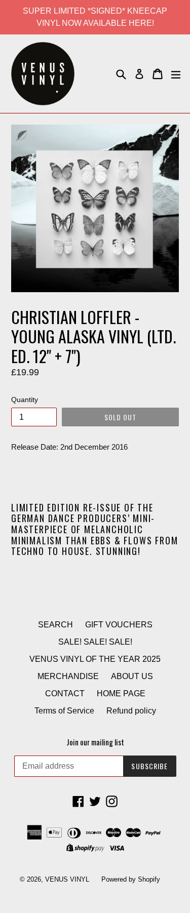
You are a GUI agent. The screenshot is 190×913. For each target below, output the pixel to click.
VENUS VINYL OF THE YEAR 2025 (95, 659)
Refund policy (131, 710)
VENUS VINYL (67, 879)
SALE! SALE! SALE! (95, 642)
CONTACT (65, 693)
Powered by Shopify (130, 879)
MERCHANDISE (68, 676)
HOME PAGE (121, 693)
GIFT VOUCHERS (119, 624)
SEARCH (55, 624)
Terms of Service (64, 710)
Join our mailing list (95, 741)
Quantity (24, 399)
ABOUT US (132, 676)
